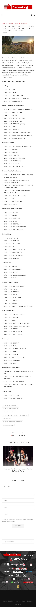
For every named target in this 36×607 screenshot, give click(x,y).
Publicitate (30, 601)
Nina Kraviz (23, 415)
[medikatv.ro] (11, 575)
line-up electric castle (10, 415)
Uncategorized (24, 23)
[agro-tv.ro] (15, 582)
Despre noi (17, 601)
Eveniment (10, 23)
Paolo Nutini (7, 418)
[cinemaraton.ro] (18, 575)
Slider (16, 23)
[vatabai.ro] (18, 586)
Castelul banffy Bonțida (10, 408)
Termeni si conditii (8, 601)
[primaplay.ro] (29, 564)
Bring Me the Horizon (9, 405)
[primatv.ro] (4, 564)
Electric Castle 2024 (9, 412)
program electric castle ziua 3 (12, 422)
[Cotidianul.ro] (18, 572)
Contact (24, 601)
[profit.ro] (7, 571)
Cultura (3, 23)
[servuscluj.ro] (28, 582)
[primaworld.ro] (5, 582)
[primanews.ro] (22, 564)
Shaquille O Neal (8, 425)
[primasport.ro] (18, 569)
